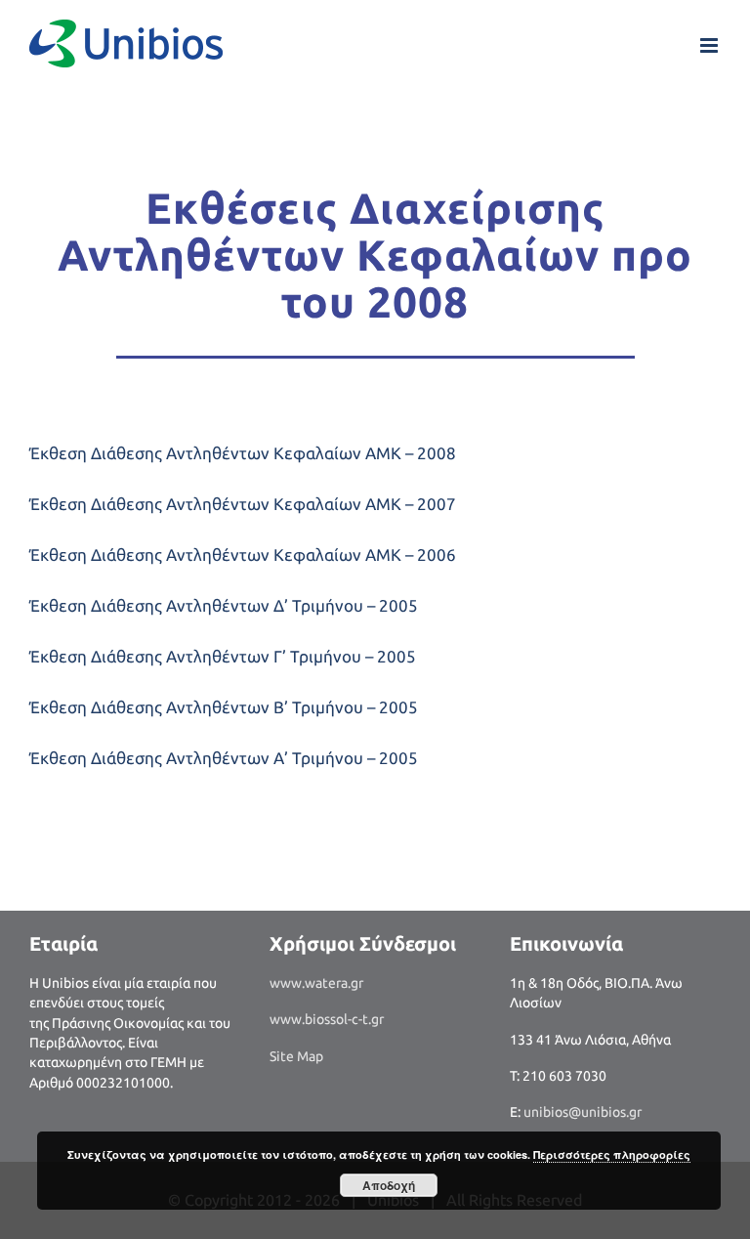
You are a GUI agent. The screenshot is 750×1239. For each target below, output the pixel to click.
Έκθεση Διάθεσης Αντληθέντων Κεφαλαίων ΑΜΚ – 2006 (242, 554)
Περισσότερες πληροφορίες (611, 1154)
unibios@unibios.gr (582, 1112)
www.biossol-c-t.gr (327, 1019)
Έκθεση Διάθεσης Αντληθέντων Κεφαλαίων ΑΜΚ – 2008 (242, 453)
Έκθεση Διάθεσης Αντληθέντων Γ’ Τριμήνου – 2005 (222, 656)
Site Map (296, 1056)
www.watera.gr (316, 983)
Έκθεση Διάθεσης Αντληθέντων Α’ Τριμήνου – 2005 (223, 757)
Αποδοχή (388, 1185)
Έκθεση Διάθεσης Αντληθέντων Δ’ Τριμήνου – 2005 (223, 605)
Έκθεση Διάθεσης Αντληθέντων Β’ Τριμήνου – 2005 (223, 707)
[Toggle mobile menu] (710, 45)
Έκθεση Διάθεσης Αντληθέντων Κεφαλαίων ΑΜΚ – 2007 (242, 503)
